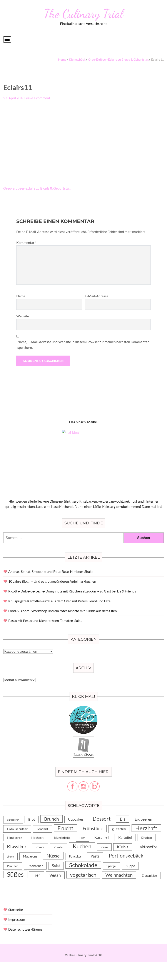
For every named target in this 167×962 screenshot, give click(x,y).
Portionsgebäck (126, 855)
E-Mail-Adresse (96, 296)
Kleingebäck (77, 59)
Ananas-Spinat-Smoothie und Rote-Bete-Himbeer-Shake (50, 571)
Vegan (55, 875)
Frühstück (93, 828)
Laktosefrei (148, 846)
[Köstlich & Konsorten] (83, 708)
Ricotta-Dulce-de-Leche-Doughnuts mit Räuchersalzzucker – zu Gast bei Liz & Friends (72, 591)
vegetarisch (83, 874)
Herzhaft (146, 828)
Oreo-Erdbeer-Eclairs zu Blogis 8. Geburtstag (118, 59)
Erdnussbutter (17, 829)
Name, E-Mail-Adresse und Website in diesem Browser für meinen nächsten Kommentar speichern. (83, 344)
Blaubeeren (13, 819)
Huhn (82, 837)
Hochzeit (37, 837)
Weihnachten (119, 875)
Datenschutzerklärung (25, 929)
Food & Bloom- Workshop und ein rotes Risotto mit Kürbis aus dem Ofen (62, 611)
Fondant (42, 829)
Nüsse (53, 856)
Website (22, 316)
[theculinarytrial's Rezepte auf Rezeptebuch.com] (83, 738)
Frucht (65, 828)
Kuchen (82, 846)
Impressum (16, 919)
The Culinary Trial (83, 13)
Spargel (112, 866)
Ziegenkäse (149, 875)
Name (20, 296)
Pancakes (75, 856)
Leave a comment (37, 98)
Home (62, 59)
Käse (104, 847)
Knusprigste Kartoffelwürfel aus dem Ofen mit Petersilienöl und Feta (59, 601)
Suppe (130, 866)
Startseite (15, 909)
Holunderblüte (61, 837)
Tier (36, 875)
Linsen (10, 856)
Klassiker (17, 846)
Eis (122, 819)
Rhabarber (35, 866)
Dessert (102, 819)
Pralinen (12, 866)
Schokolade (83, 865)
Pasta (95, 856)
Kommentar (26, 242)
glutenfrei (119, 829)
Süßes (15, 874)
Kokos (40, 847)
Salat (56, 865)
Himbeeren (14, 837)
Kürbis (122, 847)
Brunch (51, 819)
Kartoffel (125, 837)
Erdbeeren (143, 819)
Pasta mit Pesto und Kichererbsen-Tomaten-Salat (45, 620)
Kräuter (58, 847)
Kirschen (146, 837)
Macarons (30, 856)
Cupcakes (76, 819)
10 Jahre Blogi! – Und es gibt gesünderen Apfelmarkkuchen (52, 581)
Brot (31, 819)
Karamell (101, 837)
